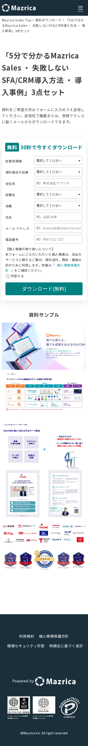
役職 (8, 206)
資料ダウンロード (48, 20)
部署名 (10, 194)
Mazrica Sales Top (17, 20)
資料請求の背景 (17, 172)
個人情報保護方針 (54, 636)
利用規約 (26, 636)
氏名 (8, 217)
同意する (17, 275)
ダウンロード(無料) (44, 289)
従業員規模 (13, 161)
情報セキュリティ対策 (26, 645)
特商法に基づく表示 (66, 645)
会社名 (10, 183)
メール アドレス (17, 228)
